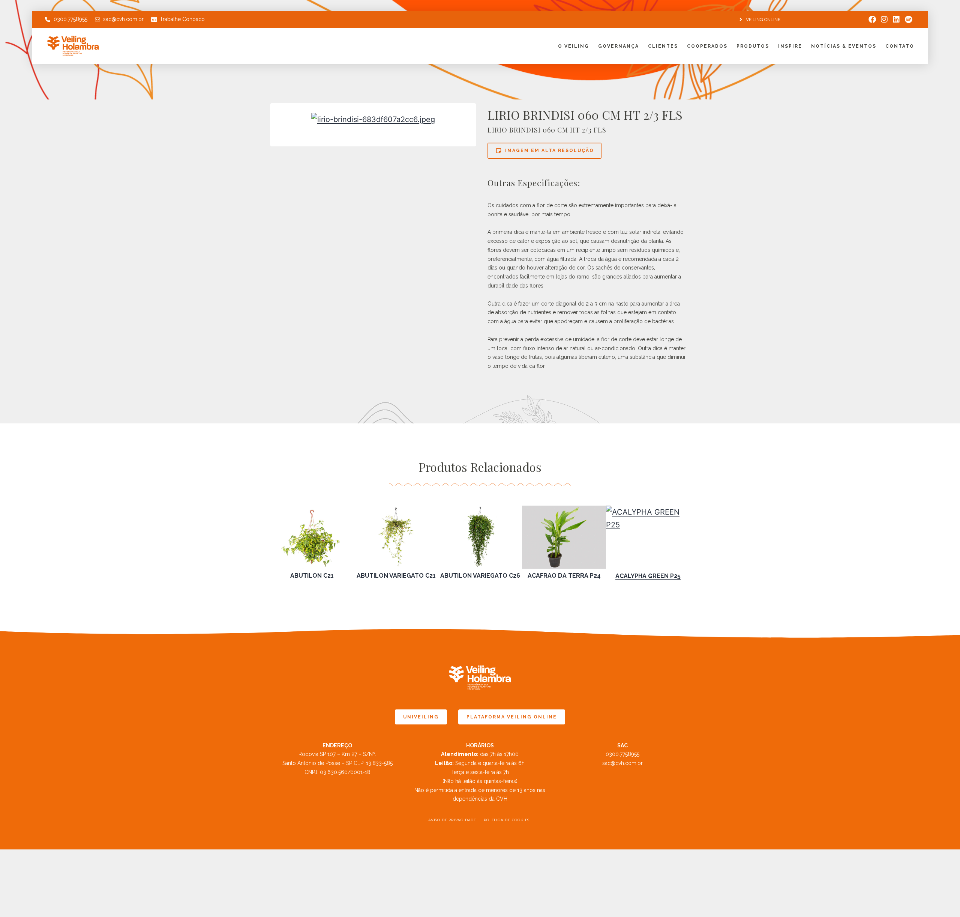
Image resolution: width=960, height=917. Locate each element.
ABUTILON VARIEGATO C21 (396, 575)
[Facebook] (872, 19)
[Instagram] (884, 19)
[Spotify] (908, 19)
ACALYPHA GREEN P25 (648, 576)
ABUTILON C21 (312, 575)
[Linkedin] (896, 19)
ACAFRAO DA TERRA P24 (564, 575)
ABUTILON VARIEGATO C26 (480, 575)
